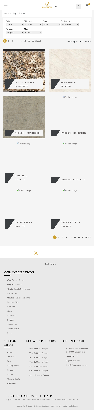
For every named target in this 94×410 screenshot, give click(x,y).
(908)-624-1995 (72, 356)
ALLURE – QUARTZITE (27, 133)
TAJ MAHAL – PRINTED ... (68, 84)
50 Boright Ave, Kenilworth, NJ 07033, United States (77, 350)
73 (33, 41)
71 (25, 41)
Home (6, 13)
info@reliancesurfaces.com (76, 365)
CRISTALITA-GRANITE (73, 179)
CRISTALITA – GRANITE (23, 177)
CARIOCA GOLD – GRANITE (71, 224)
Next (38, 41)
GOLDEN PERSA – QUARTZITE (25, 84)
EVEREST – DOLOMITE (73, 133)
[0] (85, 4)
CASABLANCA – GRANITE (23, 224)
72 (29, 41)
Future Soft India (70, 406)
